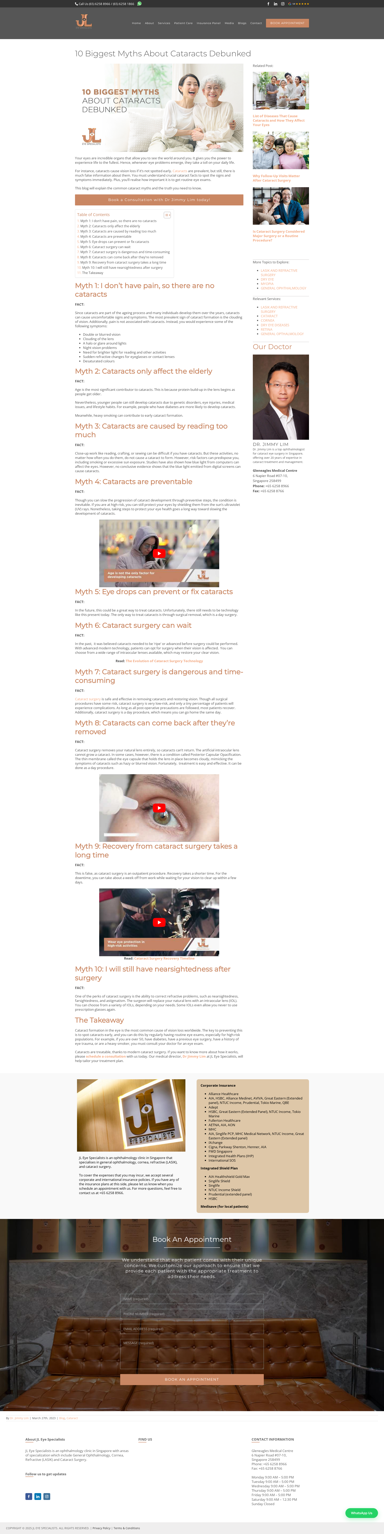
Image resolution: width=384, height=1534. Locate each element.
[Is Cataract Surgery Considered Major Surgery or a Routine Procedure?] (281, 206)
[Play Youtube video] (159, 553)
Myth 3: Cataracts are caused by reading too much (118, 231)
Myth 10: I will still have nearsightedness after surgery (122, 267)
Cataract (72, 1418)
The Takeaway (92, 273)
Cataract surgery (88, 699)
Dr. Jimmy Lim (19, 1418)
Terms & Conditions (127, 1528)
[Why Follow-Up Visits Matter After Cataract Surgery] (281, 150)
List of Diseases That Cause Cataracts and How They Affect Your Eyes (279, 120)
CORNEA (267, 320)
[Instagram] (46, 1496)
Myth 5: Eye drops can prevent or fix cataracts (114, 241)
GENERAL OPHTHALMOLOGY (283, 288)
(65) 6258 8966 (99, 4)
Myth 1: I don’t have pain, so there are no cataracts (118, 221)
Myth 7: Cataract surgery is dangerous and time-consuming (125, 252)
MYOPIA (267, 283)
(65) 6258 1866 (123, 4)
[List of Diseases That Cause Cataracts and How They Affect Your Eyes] (281, 90)
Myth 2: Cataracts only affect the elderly (110, 226)
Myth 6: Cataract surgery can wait (105, 247)
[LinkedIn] (37, 1496)
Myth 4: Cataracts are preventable (105, 236)
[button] (165, 215)
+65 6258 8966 (277, 486)
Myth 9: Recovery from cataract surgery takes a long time (123, 262)
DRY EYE (267, 279)
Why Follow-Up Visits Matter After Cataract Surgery (276, 178)
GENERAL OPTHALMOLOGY (282, 333)
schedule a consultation (106, 1056)
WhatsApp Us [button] (361, 1513)
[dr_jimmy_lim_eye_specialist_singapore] (281, 356)
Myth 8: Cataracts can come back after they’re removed (121, 257)
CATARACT (269, 316)
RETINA (266, 329)
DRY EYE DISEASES (275, 325)
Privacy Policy (101, 1528)
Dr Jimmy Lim (194, 1056)
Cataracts (180, 171)
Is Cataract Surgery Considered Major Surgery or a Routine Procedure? (279, 236)
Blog (62, 1418)
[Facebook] (28, 1496)
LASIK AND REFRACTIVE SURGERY (279, 272)
